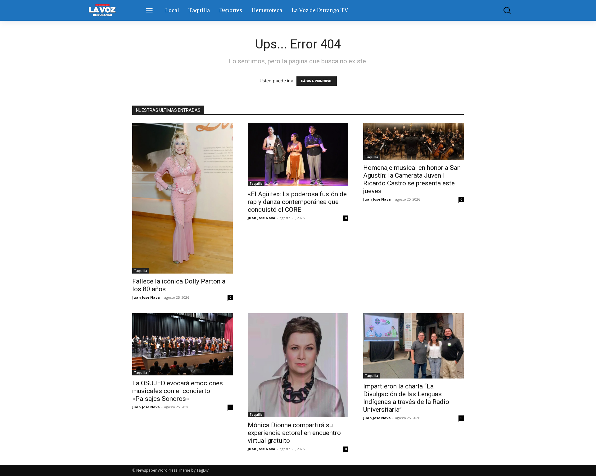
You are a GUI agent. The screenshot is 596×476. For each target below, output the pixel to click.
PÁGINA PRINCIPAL (316, 81)
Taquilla (140, 271)
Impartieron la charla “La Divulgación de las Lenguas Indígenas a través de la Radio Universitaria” (406, 398)
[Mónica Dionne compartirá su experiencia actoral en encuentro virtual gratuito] (298, 365)
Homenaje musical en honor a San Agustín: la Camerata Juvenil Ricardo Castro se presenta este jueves (412, 179)
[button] (502, 10)
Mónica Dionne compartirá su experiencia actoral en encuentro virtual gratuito (294, 432)
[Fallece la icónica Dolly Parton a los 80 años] (182, 198)
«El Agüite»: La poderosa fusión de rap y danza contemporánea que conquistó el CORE (297, 201)
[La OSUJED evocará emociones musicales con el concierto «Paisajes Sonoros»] (182, 344)
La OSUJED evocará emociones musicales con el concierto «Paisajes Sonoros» (177, 390)
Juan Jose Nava (146, 297)
